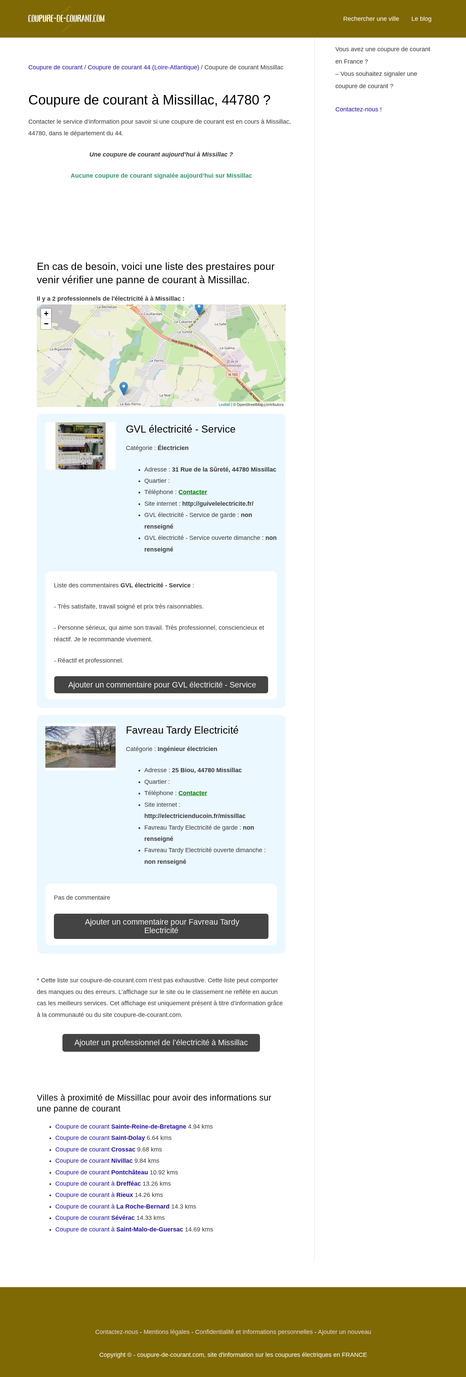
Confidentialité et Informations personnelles (254, 1331)
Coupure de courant (55, 67)
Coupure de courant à (98, 1183)
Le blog (421, 18)
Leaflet (224, 404)
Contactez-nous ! (358, 109)
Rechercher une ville (371, 18)
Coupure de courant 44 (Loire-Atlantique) (143, 67)
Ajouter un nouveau (344, 1331)
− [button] (46, 323)
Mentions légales (167, 1331)
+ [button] (46, 313)
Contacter (192, 492)
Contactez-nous (116, 1331)
